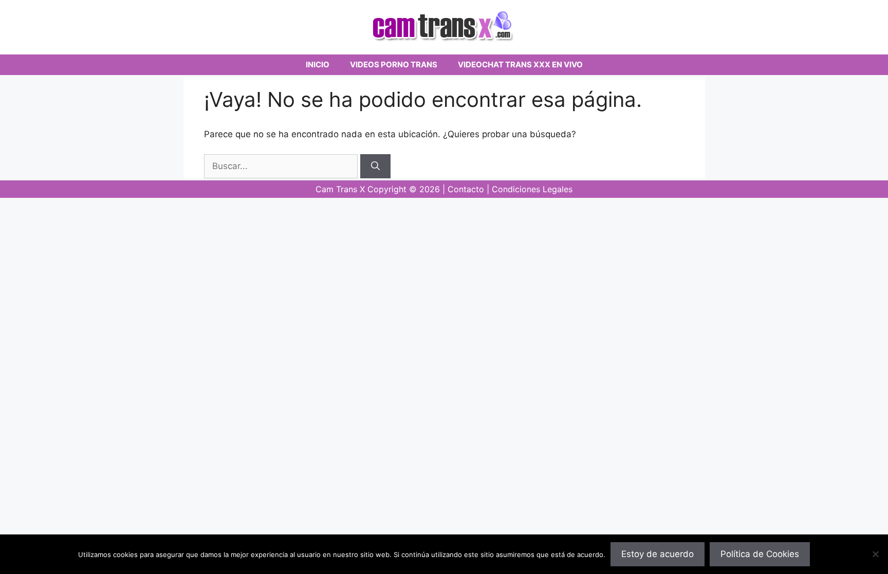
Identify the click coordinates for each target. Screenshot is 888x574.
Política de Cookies (759, 554)
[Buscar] (375, 166)
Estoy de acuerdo (657, 554)
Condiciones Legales (532, 189)
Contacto (466, 189)
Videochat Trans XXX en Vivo (520, 64)
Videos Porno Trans (393, 64)
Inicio (317, 64)
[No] (875, 554)
